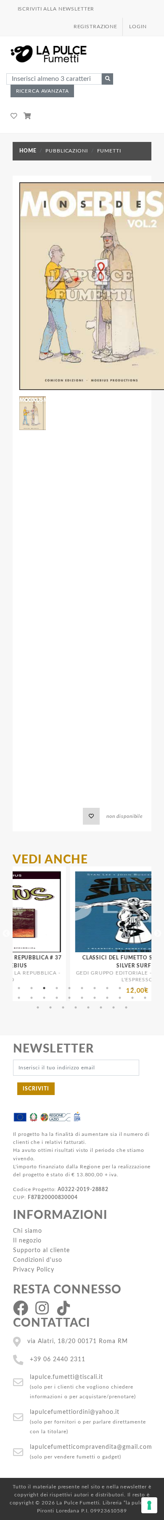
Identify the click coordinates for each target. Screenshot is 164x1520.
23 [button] (38, 1007)
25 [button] (63, 1007)
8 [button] (107, 988)
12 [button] (19, 998)
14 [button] (44, 998)
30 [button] (126, 1007)
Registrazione (95, 26)
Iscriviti (36, 1088)
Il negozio (27, 1240)
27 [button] (88, 1007)
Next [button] (157, 934)
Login (137, 26)
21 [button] (132, 998)
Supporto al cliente (41, 1250)
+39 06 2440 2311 (57, 1359)
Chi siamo (27, 1231)
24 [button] (50, 1007)
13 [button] (31, 998)
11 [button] (145, 988)
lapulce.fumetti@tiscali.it (66, 1377)
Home (27, 150)
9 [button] (120, 988)
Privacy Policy (33, 1269)
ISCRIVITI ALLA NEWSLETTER (56, 8)
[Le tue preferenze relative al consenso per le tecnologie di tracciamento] (149, 1505)
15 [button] (57, 998)
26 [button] (75, 1007)
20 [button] (120, 998)
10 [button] (132, 988)
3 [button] (44, 988)
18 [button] (94, 998)
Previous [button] (6, 934)
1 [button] (19, 988)
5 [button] (69, 988)
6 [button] (82, 988)
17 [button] (82, 998)
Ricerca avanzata (42, 90)
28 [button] (101, 1007)
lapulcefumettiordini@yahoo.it (74, 1412)
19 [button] (107, 998)
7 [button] (94, 988)
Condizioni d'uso (37, 1260)
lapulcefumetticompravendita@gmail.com (91, 1447)
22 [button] (145, 998)
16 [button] (69, 998)
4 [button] (57, 988)
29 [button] (113, 1007)
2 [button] (31, 988)
